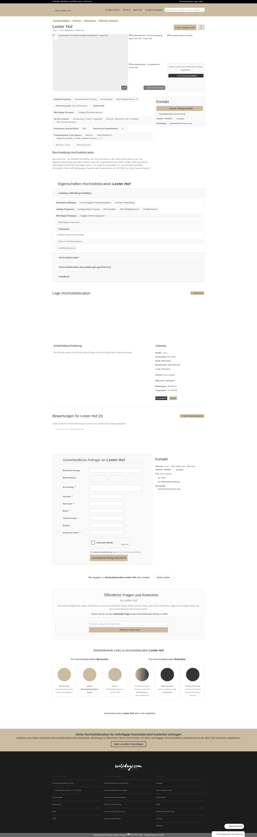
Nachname (68, 504)
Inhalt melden (163, 577)
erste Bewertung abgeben (187, 76)
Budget (66, 525)
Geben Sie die (69, 429)
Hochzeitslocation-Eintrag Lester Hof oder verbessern (142, 690)
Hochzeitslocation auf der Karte (171, 114)
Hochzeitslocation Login (188, 2)
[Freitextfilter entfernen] (197, 10)
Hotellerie (63, 276)
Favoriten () (230, 834)
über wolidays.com (164, 790)
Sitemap (159, 826)
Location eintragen (154, 10)
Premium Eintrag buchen (114, 811)
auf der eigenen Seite (167, 689)
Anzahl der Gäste (71, 533)
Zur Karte (162, 478)
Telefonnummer (70, 518)
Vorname (67, 496)
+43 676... (168, 119)
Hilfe (200, 2)
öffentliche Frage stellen (129, 630)
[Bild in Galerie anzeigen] (147, 48)
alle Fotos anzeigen (155, 88)
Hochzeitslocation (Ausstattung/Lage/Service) (84, 267)
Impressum (160, 797)
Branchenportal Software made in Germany (109, 835)
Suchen (202, 10)
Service (126, 10)
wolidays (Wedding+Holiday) (74, 193)
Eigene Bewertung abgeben (192, 416)
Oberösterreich (174, 365)
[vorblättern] (121, 62)
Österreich (165, 369)
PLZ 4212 (171, 357)
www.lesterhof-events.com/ (180, 123)
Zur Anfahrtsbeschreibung (168, 482)
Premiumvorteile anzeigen (115, 797)
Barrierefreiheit (235, 826)
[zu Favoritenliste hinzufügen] (56, 37)
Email (65, 511)
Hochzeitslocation (68, 257)
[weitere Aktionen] (201, 27)
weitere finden (90, 689)
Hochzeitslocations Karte (62, 783)
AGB (158, 804)
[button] (90, 62)
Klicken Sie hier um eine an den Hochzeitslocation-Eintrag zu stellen (129, 614)
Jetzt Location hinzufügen (128, 744)
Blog (54, 811)
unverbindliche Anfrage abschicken (108, 557)
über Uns (137, 10)
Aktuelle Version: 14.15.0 (154, 835)
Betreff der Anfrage (71, 470)
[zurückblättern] (59, 62)
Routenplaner (198, 293)
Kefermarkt (166, 361)
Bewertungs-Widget (112, 818)
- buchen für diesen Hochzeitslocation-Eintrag (192, 690)
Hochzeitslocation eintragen (116, 790)
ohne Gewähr (143, 577)
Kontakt (173, 398)
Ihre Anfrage (68, 487)
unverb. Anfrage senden (185, 27)
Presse (159, 818)
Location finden (112, 10)
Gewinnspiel (57, 797)
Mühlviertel (170, 381)
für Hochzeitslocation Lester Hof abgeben (64, 689)
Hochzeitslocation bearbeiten (116, 783)
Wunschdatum (69, 478)
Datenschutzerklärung (102, 552)
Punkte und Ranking (112, 804)
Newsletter (56, 804)
